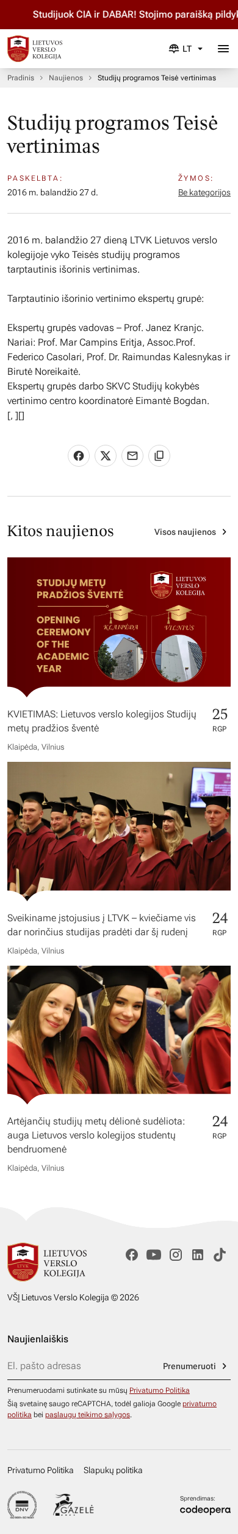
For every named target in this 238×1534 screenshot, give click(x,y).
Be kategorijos (204, 192)
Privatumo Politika (159, 1390)
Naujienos (66, 78)
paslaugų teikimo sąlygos (87, 1414)
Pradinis (20, 78)
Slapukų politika (113, 1470)
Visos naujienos (185, 532)
